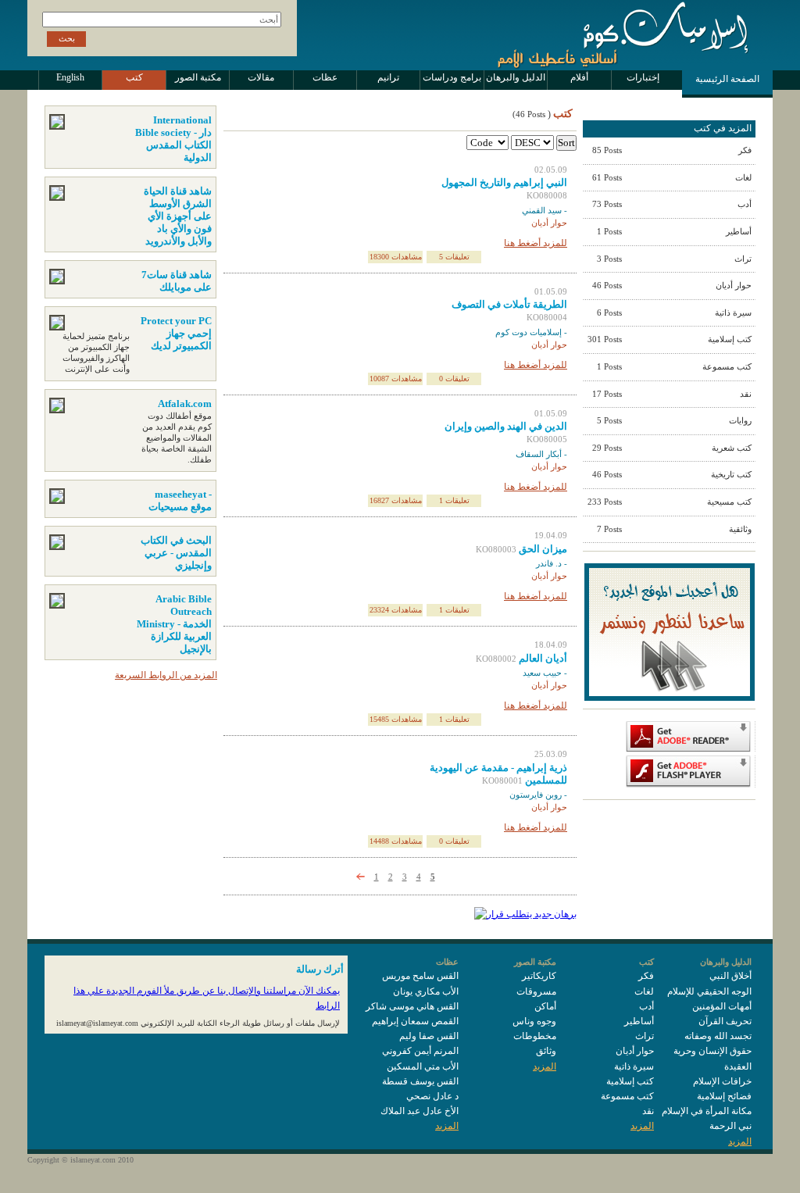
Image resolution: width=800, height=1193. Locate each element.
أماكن (545, 1006)
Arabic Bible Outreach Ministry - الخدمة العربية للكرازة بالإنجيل (174, 624)
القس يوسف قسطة (420, 1081)
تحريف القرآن (725, 1021)
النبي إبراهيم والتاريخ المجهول (504, 182)
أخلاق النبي (730, 975)
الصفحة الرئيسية (727, 78)
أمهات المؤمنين (722, 1006)
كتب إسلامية (630, 1081)
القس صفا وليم (429, 1035)
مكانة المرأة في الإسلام (707, 1110)
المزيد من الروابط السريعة (166, 675)
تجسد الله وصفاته (718, 1035)
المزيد (740, 1141)
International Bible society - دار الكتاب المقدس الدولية (173, 138)
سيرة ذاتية (634, 1066)
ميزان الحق (543, 549)
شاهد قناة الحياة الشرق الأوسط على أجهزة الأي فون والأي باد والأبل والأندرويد (178, 216)
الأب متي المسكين (423, 1066)
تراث (644, 1035)
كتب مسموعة (627, 1096)
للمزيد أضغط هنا (535, 243)
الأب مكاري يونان (426, 991)
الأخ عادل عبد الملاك (419, 1110)
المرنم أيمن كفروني (420, 1050)
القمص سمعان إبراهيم (415, 1021)
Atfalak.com (185, 403)
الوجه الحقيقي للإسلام (709, 991)
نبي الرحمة (730, 1125)
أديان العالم (543, 658)
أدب (646, 1006)
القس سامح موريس (420, 975)
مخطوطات (534, 1035)
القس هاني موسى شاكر (412, 1006)
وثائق (546, 1050)
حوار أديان (635, 1050)
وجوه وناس (534, 1021)
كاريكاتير (539, 975)
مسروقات (536, 991)
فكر (646, 975)
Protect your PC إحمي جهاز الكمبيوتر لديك (176, 333)
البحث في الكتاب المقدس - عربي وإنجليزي (176, 552)
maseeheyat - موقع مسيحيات (180, 500)
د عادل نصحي (432, 1096)
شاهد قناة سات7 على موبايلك (176, 281)
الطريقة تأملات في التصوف (509, 304)
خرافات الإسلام (722, 1081)
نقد (648, 1110)
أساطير (639, 1021)
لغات (644, 991)
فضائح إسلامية (724, 1096)
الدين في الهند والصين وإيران (506, 426)
